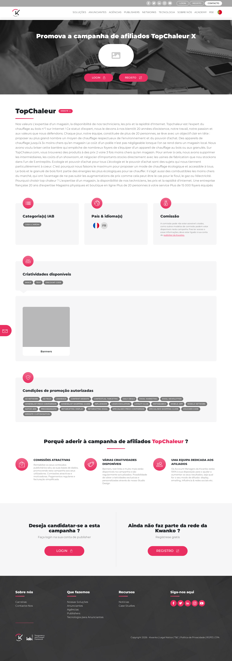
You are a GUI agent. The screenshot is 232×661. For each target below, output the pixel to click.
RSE (211, 12)
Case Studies (127, 605)
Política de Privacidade (192, 637)
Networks (149, 12)
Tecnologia (167, 12)
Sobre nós (184, 12)
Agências (115, 12)
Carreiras (21, 602)
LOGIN (96, 77)
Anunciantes (97, 12)
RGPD (209, 637)
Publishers (132, 12)
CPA (217, 637)
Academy (200, 12)
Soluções (79, 12)
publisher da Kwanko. (174, 235)
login (182, 3)
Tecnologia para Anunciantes (85, 617)
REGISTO (130, 77)
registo (196, 3)
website (64, 111)
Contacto (213, 3)
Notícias (124, 602)
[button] (219, 12)
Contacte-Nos (24, 605)
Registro (164, 551)
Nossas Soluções (77, 602)
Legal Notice (166, 637)
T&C (176, 637)
